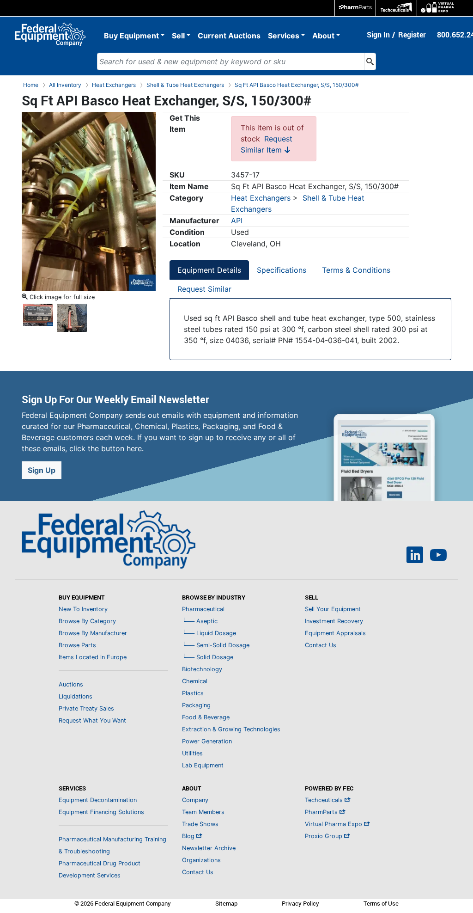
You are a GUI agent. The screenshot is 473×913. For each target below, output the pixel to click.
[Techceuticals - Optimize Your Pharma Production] (396, 8)
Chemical (194, 681)
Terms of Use (381, 903)
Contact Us (320, 645)
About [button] (323, 35)
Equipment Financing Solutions (101, 812)
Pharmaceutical (203, 609)
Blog (189, 836)
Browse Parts (77, 645)
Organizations (201, 860)
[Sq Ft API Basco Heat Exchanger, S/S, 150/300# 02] (38, 317)
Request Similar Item (266, 144)
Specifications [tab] (281, 270)
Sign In (378, 35)
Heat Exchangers (261, 197)
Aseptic (200, 621)
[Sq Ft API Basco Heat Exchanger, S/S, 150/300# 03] (72, 317)
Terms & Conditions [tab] (356, 270)
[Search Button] (370, 61)
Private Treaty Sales (86, 708)
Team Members (203, 812)
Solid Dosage (207, 657)
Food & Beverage (206, 717)
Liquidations (75, 696)
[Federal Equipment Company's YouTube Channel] (438, 556)
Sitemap (226, 903)
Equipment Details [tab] (209, 270)
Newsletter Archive (209, 848)
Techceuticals (325, 800)
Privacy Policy (300, 903)
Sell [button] (178, 35)
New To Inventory (83, 609)
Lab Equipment (203, 765)
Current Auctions (229, 35)
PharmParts (322, 812)
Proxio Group (324, 836)
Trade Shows (200, 824)
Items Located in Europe (93, 657)
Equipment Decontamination (98, 800)
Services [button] (283, 35)
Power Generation (207, 741)
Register (412, 35)
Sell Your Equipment (333, 609)
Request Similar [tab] (204, 289)
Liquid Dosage (209, 633)
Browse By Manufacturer (93, 633)
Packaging (196, 705)
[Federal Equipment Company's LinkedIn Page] (414, 556)
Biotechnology (202, 669)
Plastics (193, 693)
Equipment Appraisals (335, 633)
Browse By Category (87, 621)
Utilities (192, 753)
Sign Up (41, 470)
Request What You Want (92, 720)
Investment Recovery (334, 621)
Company (195, 800)
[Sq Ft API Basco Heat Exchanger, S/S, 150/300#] (89, 200)
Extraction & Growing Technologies (231, 729)
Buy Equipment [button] (131, 35)
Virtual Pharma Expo (334, 824)
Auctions (71, 684)
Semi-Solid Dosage (215, 645)
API (237, 220)
